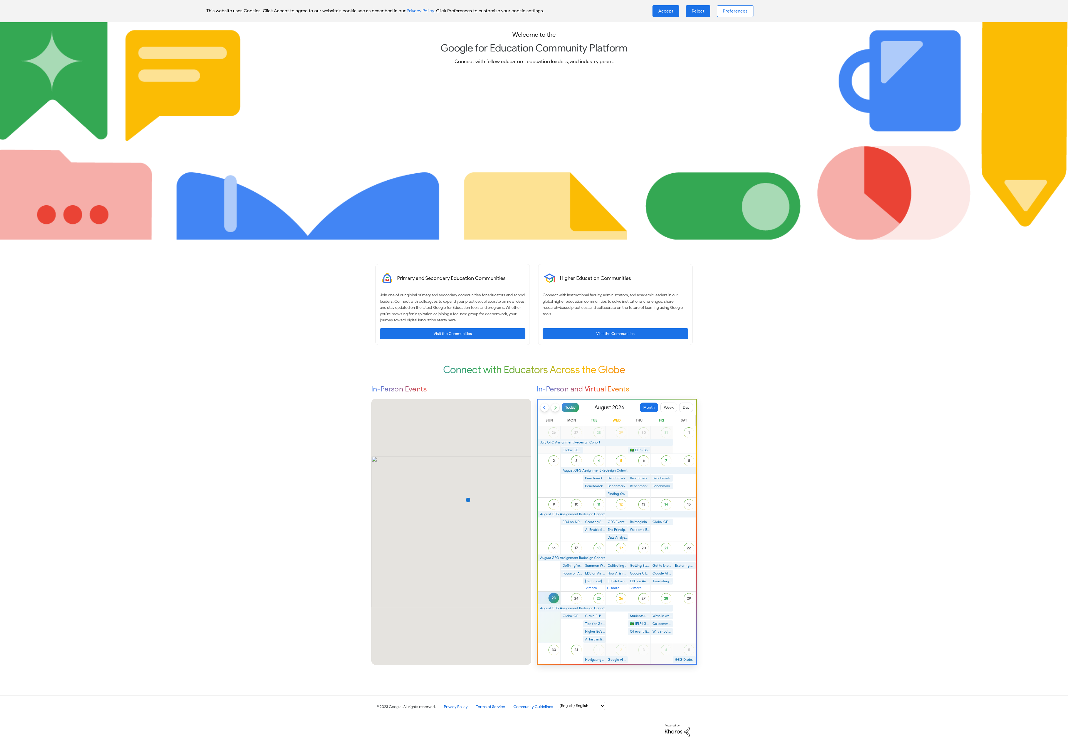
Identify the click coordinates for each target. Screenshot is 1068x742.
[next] (555, 407)
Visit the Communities (453, 333)
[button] (665, 11)
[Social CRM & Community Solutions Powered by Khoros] (677, 730)
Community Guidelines (533, 706)
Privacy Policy (420, 11)
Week (669, 407)
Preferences (735, 11)
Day (686, 407)
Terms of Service (490, 706)
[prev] (544, 407)
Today (570, 407)
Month (649, 407)
